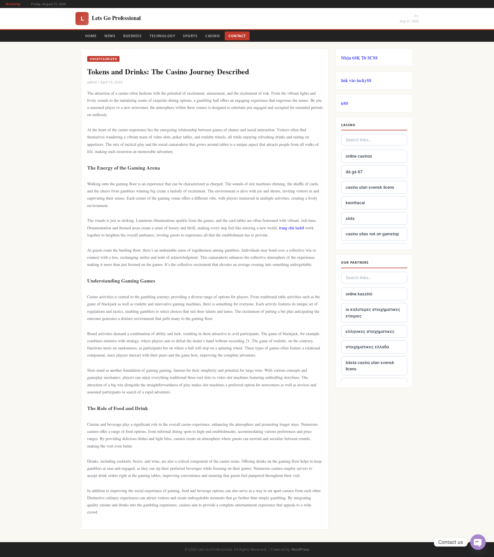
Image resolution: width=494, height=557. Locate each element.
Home (90, 35)
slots (350, 218)
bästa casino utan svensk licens (370, 365)
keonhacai (355, 202)
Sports (190, 35)
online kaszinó (359, 293)
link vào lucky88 (356, 80)
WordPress (300, 549)
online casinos (359, 156)
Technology (162, 35)
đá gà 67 (354, 171)
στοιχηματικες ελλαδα (367, 346)
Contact (237, 35)
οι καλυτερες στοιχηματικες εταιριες (373, 312)
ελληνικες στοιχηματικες (370, 331)
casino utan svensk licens (370, 187)
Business (132, 35)
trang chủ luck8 (291, 227)
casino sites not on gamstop (372, 233)
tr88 (344, 103)
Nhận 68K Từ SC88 (359, 58)
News (109, 35)
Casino (212, 35)
